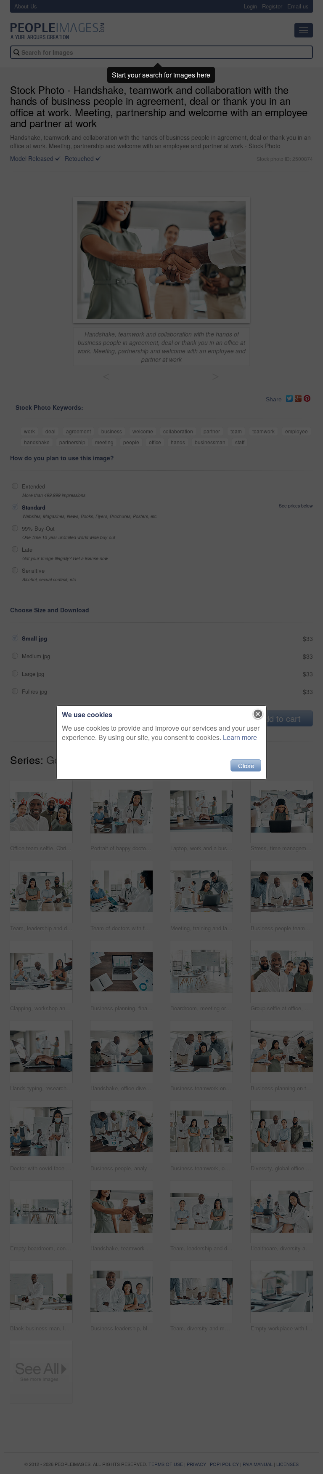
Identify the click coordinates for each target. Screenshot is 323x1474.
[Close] (258, 714)
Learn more (240, 737)
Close (246, 765)
